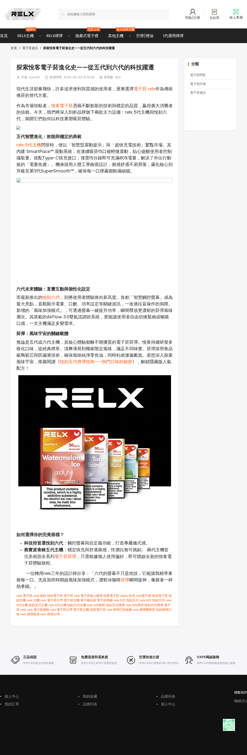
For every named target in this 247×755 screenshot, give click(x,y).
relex (124, 596)
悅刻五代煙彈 (115, 605)
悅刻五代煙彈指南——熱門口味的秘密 (96, 362)
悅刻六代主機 (76, 605)
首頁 (4, 36)
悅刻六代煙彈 (153, 605)
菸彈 (125, 580)
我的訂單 (9, 704)
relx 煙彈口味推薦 (119, 610)
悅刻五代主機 (38, 605)
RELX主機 (25, 33)
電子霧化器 (88, 600)
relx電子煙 (143, 596)
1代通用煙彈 (173, 36)
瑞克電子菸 (160, 596)
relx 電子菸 (24, 596)
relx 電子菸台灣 (52, 600)
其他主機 (116, 33)
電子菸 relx (144, 89)
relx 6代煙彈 (135, 605)
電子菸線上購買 (92, 596)
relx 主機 (33, 600)
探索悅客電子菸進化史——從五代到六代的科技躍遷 (79, 48)
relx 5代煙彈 (96, 605)
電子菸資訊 (30, 48)
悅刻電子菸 (55, 596)
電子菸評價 (198, 84)
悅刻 (43, 596)
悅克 (132, 596)
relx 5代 (119, 600)
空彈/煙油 (144, 36)
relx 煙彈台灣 (50, 614)
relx (36, 596)
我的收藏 (87, 696)
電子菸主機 (71, 600)
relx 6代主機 (57, 605)
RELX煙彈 (54, 36)
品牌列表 (87, 704)
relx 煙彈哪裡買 (144, 610)
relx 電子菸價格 (38, 610)
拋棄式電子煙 (86, 33)
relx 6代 (145, 600)
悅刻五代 (132, 600)
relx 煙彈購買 (30, 614)
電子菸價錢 (105, 600)
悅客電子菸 (62, 106)
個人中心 (9, 696)
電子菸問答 (198, 75)
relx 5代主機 (28, 145)
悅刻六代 (51, 297)
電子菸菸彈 (65, 556)
